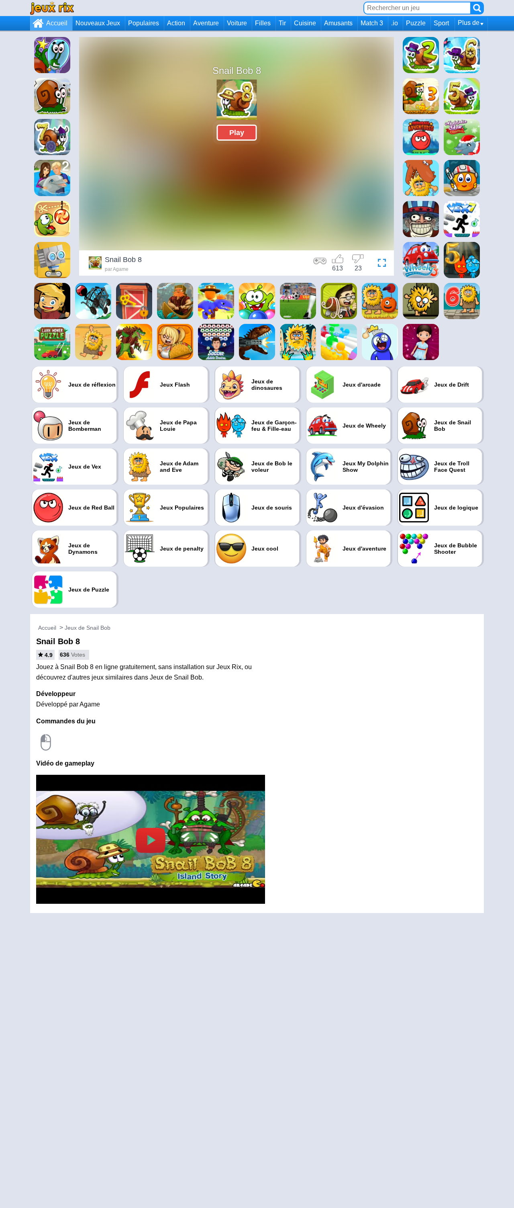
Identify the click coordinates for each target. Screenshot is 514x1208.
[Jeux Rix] (52, 7)
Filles (263, 23)
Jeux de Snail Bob (87, 627)
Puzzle (416, 23)
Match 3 (372, 23)
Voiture (237, 23)
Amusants (338, 23)
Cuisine (305, 23)
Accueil (56, 23)
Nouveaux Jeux (97, 23)
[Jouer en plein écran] (380, 264)
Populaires (143, 23)
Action (176, 23)
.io (394, 23)
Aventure (206, 23)
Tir (282, 23)
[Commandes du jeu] (320, 264)
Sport (441, 23)
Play (236, 133)
